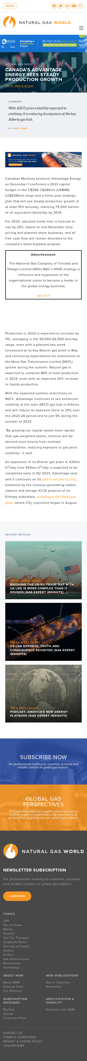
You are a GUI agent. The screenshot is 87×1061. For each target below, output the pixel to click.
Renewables (12, 963)
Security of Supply (16, 946)
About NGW (11, 982)
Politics (8, 955)
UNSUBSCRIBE (13, 1045)
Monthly (9, 1009)
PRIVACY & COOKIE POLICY (23, 1041)
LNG (6, 921)
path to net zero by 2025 (59, 479)
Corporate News (15, 942)
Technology (11, 967)
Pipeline (9, 933)
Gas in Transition (58, 982)
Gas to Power (12, 925)
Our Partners (12, 991)
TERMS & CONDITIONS (19, 1037)
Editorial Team (13, 986)
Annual (8, 1014)
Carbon (8, 950)
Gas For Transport (16, 938)
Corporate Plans (14, 1018)
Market (8, 929)
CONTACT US (12, 1033)
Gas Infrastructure (16, 959)
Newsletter (54, 986)
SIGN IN (9, 5)
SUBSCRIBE (17, 896)
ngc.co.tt (43, 295)
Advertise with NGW (60, 1009)
